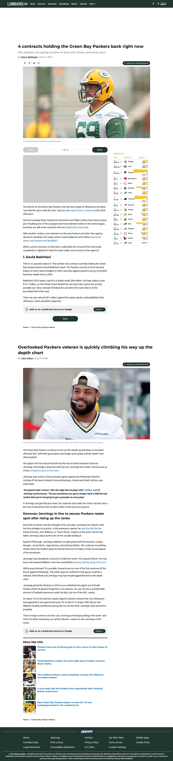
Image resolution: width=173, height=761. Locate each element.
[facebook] (153, 4)
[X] (158, 4)
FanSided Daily (30, 742)
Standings (64, 4)
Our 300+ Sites (116, 737)
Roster (74, 4)
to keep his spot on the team (44, 470)
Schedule (52, 4)
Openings (55, 737)
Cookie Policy (143, 742)
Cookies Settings (117, 747)
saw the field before (91, 528)
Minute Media (19, 754)
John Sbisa (27, 358)
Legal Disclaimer (31, 747)
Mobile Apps (142, 737)
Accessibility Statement (62, 747)
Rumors (41, 4)
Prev (30, 149)
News (32, 4)
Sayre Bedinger (29, 57)
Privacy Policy (92, 742)
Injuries (83, 4)
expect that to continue (81, 210)
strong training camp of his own (90, 562)
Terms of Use (115, 742)
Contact (89, 737)
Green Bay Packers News (43, 327)
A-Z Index (89, 747)
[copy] (38, 63)
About (26, 737)
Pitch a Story (56, 742)
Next (99, 149)
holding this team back (76, 227)
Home (26, 327)
